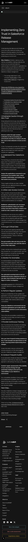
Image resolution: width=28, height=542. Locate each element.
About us (5, 499)
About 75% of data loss (10, 79)
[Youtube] (11, 522)
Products (5, 464)
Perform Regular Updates (10, 109)
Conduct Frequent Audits (10, 113)
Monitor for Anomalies (10, 107)
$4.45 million (13, 77)
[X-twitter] (14, 522)
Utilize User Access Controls (11, 104)
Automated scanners (6, 284)
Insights (17, 446)
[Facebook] (8, 522)
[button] (25, 2)
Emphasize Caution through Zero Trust (14, 100)
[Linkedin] (4, 522)
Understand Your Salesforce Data (13, 102)
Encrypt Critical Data (9, 106)
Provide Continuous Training (11, 111)
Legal (16, 475)
